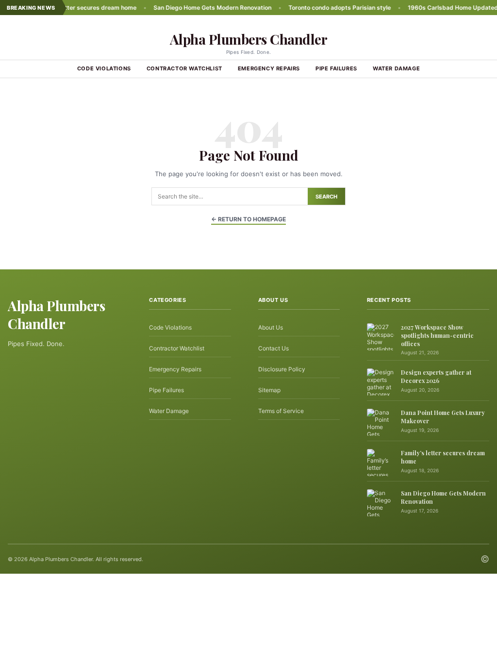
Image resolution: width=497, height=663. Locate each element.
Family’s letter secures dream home (72, 7)
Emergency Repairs (269, 68)
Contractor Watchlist (184, 68)
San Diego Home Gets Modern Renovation (199, 7)
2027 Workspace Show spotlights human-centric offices (437, 335)
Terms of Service (281, 410)
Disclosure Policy (281, 369)
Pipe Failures (336, 68)
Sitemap (269, 390)
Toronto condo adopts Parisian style (326, 7)
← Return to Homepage (248, 219)
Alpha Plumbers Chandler (249, 39)
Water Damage (396, 68)
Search (326, 196)
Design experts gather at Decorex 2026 (436, 376)
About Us (270, 327)
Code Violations (104, 68)
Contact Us (273, 348)
